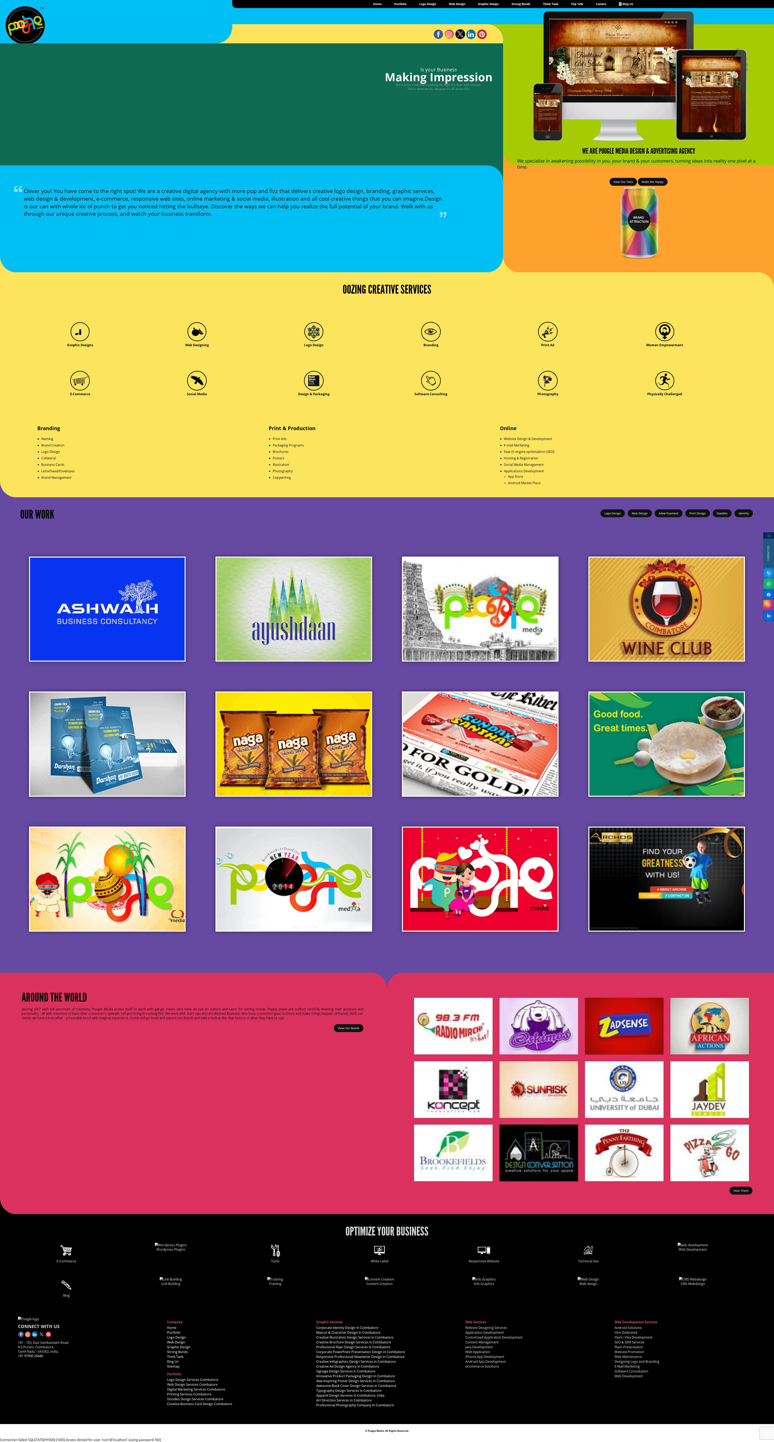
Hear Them (740, 1191)
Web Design (457, 4)
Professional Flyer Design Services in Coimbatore (353, 1347)
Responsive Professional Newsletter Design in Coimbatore (360, 1356)
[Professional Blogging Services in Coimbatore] (768, 573)
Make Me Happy (653, 182)
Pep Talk (577, 4)
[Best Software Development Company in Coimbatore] (41, 1336)
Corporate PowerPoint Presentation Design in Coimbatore (360, 1352)
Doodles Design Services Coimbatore (195, 1399)
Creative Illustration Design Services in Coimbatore (354, 1337)
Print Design (697, 513)
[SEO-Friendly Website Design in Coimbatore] (666, 744)
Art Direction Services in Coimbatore (344, 1400)
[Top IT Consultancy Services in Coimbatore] (107, 744)
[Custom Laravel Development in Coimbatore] (25, 41)
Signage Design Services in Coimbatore (345, 1371)
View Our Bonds (348, 1028)
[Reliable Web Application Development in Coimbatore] (768, 605)
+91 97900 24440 (30, 1356)
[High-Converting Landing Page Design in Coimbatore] (480, 609)
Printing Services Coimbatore (189, 1394)
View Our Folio (623, 182)
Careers (601, 4)
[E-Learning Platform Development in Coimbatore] (460, 38)
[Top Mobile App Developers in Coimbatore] (666, 609)
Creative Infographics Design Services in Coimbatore (356, 1361)
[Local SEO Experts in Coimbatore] (21, 1336)
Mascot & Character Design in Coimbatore (348, 1332)
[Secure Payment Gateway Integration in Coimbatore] (449, 38)
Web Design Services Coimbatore (192, 1384)
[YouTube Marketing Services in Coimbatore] (471, 38)
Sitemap (173, 1366)
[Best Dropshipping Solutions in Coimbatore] (293, 879)
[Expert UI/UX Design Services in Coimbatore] (438, 38)
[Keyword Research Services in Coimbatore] (48, 1336)
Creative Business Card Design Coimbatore (199, 1404)
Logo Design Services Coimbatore (192, 1379)
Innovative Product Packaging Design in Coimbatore (355, 1376)
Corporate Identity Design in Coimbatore (347, 1327)
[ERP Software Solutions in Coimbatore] (768, 584)
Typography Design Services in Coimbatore (349, 1390)
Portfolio (400, 4)
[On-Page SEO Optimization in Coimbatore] (768, 594)
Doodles (722, 513)
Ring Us (628, 4)
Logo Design (427, 4)
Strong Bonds (521, 4)
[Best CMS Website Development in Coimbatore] (28, 1336)
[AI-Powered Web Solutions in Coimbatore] (480, 744)
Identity (744, 513)
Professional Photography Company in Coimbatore (355, 1405)
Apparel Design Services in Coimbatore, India (350, 1395)
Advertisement (668, 513)
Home (377, 4)
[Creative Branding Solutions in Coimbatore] (482, 38)
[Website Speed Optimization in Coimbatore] (768, 616)
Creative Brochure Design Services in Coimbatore (353, 1342)
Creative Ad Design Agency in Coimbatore (347, 1366)
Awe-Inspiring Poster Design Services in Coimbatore (355, 1381)
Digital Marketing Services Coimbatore (196, 1389)
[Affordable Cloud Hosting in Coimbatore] (293, 744)
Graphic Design (488, 4)
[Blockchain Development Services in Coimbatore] (293, 609)
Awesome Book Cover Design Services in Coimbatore (356, 1386)
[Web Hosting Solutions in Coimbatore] (107, 609)
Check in (49, 95)
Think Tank (551, 4)
